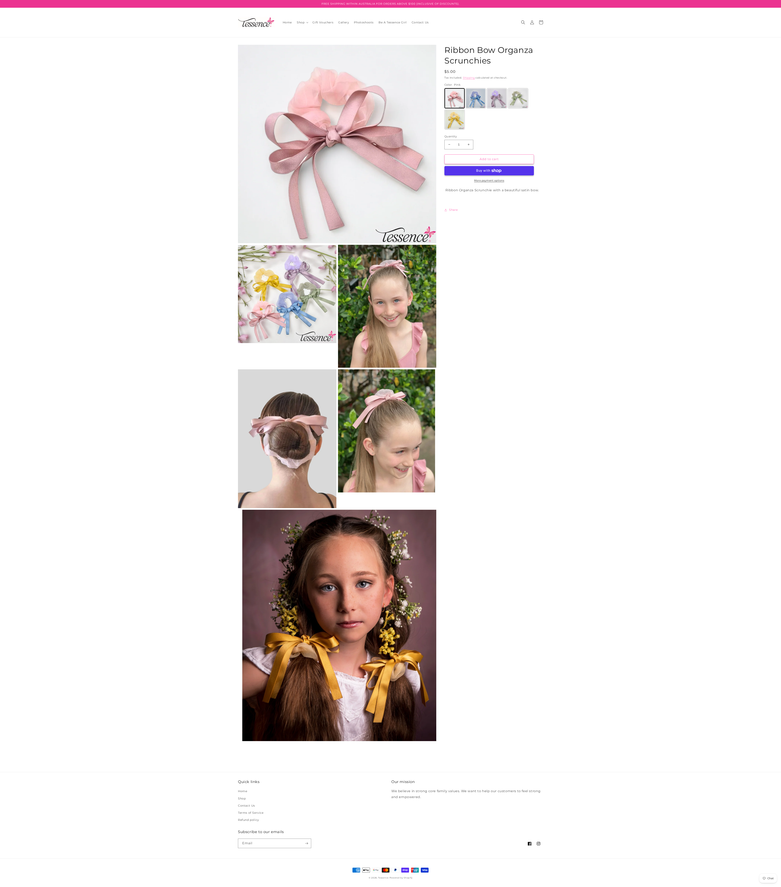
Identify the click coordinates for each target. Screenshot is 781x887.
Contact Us (246, 805)
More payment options (489, 180)
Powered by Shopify (400, 877)
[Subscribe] (306, 843)
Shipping (469, 77)
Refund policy (248, 820)
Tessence (383, 877)
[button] (302, 22)
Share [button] (453, 210)
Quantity (450, 136)
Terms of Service (251, 813)
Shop (242, 798)
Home (242, 791)
